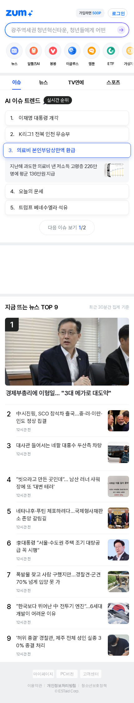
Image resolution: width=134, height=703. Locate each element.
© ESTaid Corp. (67, 691)
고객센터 (90, 674)
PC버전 (67, 674)
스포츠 (113, 82)
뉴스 (43, 82)
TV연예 (76, 82)
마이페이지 (43, 674)
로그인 (118, 13)
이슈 (16, 82)
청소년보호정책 (94, 685)
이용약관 (34, 685)
